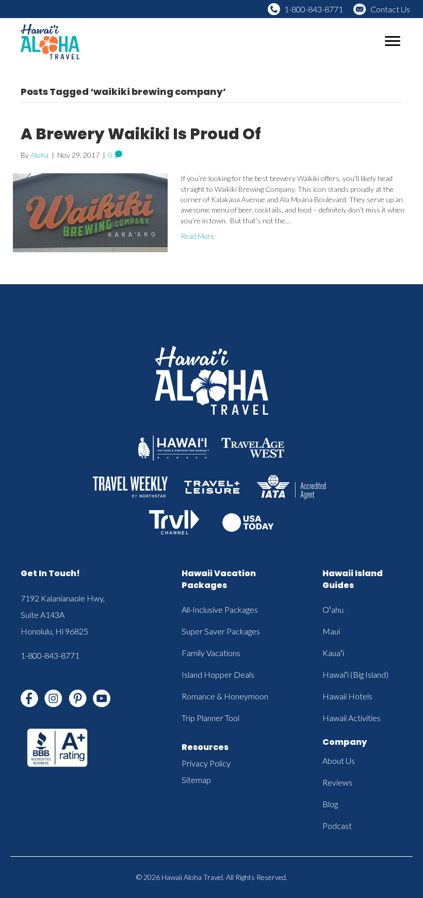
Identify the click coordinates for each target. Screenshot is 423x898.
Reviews (337, 782)
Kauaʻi (333, 653)
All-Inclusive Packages (220, 609)
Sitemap (196, 780)
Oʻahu (333, 609)
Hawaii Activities (351, 718)
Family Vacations (211, 653)
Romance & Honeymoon (225, 696)
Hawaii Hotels (347, 696)
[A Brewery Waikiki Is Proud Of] (90, 211)
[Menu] (392, 41)
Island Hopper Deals (218, 674)
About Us (338, 760)
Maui (331, 631)
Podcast (337, 825)
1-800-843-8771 (313, 9)
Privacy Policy (206, 763)
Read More (198, 236)
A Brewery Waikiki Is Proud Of (141, 134)
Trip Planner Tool (210, 718)
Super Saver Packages (221, 631)
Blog (330, 804)
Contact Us (390, 9)
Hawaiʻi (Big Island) (355, 674)
